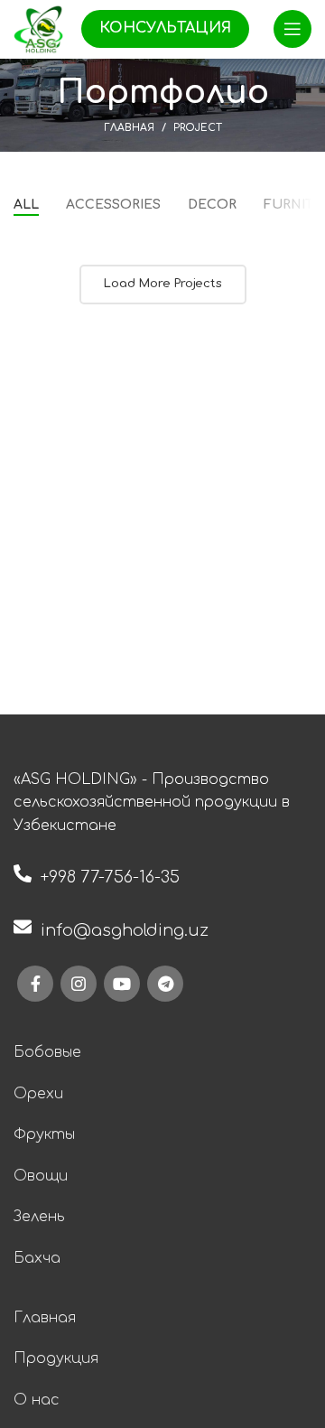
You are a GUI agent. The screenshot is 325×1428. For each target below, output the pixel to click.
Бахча (37, 1258)
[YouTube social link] (122, 984)
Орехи (38, 1094)
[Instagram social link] (78, 984)
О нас (37, 1400)
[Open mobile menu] (292, 29)
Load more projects (163, 283)
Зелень (39, 1217)
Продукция (56, 1358)
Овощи (41, 1176)
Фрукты (44, 1134)
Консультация (165, 28)
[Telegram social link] (165, 984)
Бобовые (47, 1052)
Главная (129, 128)
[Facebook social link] (35, 984)
